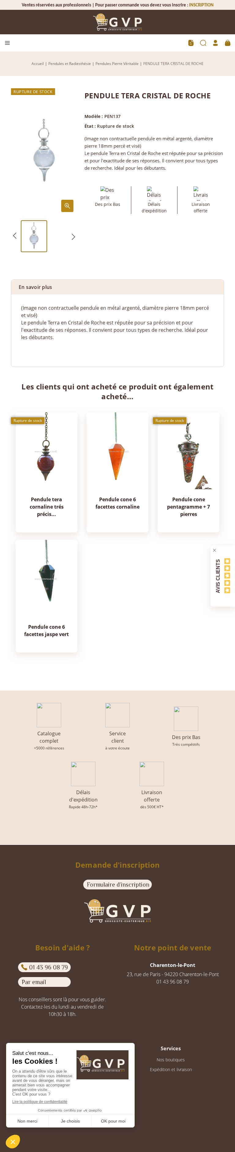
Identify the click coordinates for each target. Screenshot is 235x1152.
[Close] (214, 550)
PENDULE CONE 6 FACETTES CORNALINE (117, 503)
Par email (34, 982)
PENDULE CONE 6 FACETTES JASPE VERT (46, 630)
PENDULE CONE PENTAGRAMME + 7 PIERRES (188, 506)
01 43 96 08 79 (48, 967)
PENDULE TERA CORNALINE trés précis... (47, 506)
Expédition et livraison (171, 1069)
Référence (32, 349)
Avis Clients (218, 576)
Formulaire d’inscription (118, 884)
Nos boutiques (171, 1060)
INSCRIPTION (201, 5)
